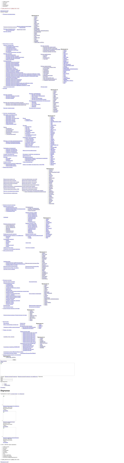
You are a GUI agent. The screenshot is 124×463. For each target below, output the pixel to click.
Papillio (43, 256)
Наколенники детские (11, 67)
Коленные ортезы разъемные (12, 63)
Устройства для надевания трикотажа (11, 249)
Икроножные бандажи (28, 346)
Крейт (54, 100)
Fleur (47, 237)
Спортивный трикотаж (8, 239)
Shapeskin (55, 111)
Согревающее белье (10, 211)
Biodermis (48, 231)
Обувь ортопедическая (8, 250)
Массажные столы (29, 160)
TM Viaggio (55, 110)
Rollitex (50, 196)
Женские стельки (10, 301)
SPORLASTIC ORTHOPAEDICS (41, 30)
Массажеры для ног (10, 115)
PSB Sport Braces (67, 64)
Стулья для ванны (29, 140)
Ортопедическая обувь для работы (11, 267)
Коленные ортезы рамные (11, 78)
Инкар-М (53, 132)
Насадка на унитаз (29, 143)
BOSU (41, 345)
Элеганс (48, 221)
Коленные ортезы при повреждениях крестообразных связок (19, 83)
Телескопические (10, 129)
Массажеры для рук (10, 117)
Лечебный (5, 217)
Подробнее (5, 410)
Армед (52, 126)
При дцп (27, 127)
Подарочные (9, 128)
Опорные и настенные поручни (32, 146)
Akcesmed (53, 158)
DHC (52, 155)
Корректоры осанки (21, 29)
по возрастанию (13, 393)
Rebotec (52, 134)
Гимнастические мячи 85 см (29, 339)
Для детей (45, 58)
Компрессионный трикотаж (9, 204)
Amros (52, 128)
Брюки (7, 246)
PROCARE (36, 23)
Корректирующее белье (11, 210)
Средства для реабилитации (9, 113)
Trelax (52, 137)
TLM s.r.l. (36, 40)
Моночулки (30, 232)
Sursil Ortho (44, 263)
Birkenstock (44, 257)
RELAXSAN (37, 35)
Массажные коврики (10, 120)
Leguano (44, 268)
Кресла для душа (29, 144)
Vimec (52, 136)
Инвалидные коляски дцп (9, 179)
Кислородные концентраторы (29, 327)
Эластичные (46, 73)
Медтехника (6, 321)
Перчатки (8, 236)
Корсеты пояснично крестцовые (24, 26)
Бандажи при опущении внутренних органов (13, 102)
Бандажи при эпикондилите (49, 47)
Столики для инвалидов (8, 154)
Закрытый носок (31, 218)
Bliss (54, 101)
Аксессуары (28, 242)
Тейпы (21, 351)
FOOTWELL (45, 278)
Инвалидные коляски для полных (29, 182)
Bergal (45, 296)
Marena (54, 107)
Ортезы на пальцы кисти (8, 86)
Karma (52, 130)
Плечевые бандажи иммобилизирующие (15, 57)
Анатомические (9, 285)
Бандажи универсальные (8, 108)
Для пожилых (28, 136)
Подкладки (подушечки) (34, 306)
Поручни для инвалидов (11, 149)
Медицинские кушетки (30, 159)
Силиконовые (9, 284)
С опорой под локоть (30, 132)
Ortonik (45, 301)
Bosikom (44, 267)
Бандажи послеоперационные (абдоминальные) (39, 100)
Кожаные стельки (10, 299)
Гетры (7, 243)
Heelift (43, 269)
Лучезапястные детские (11, 48)
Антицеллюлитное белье (11, 207)
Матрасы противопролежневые (13, 142)
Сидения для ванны (29, 139)
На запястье (8, 51)
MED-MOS (53, 149)
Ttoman (65, 81)
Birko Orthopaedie (48, 293)
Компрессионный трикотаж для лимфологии (13, 235)
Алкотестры (22, 323)
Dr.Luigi (44, 264)
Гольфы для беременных (33, 208)
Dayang (52, 164)
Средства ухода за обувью (9, 269)
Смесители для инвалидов (12, 152)
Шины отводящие (10, 59)
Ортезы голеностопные (46, 66)
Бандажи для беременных (34, 93)
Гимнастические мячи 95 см (29, 340)
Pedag (45, 294)
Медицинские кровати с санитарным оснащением (36, 158)
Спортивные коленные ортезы (13, 77)
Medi (35, 19)
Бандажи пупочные (10, 97)
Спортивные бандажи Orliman (10, 353)
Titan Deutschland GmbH (68, 65)
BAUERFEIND (37, 31)
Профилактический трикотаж (10, 234)
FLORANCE (45, 272)
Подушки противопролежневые (13, 143)
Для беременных (29, 207)
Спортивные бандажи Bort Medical (28, 353)
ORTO (35, 34)
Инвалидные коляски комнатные (29, 180)
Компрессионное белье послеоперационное (15, 208)
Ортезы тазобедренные (46, 54)
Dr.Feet (43, 275)
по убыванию (21, 393)
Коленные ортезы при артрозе (12, 62)
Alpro (43, 260)
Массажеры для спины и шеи (12, 118)
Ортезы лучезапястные (8, 45)
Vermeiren (53, 150)
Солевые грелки (28, 120)
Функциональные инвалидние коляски (30, 184)
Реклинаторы (22, 27)
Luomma (48, 233)
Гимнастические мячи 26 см (29, 333)
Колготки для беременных (34, 209)
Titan (52, 123)
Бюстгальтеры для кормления (38, 95)
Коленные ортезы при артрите (12, 81)
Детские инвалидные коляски (28, 186)
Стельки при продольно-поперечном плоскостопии (17, 291)
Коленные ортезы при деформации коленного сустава (18, 85)
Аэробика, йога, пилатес (8, 336)
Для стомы (34, 103)
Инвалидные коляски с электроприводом (12, 186)
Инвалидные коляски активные (10, 183)
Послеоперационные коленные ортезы (14, 72)
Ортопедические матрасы (9, 315)
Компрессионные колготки (9, 223)
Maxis (47, 229)
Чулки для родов (31, 210)
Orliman (36, 24)
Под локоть (8, 158)
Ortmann (65, 66)
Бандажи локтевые (45, 45)
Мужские (30, 219)
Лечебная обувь (6, 261)
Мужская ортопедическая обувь (10, 266)
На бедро (45, 55)
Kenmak (52, 153)
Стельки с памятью (10, 294)
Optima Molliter (66, 78)
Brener (31, 320)
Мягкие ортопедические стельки (13, 297)
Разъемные (45, 69)
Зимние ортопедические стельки (13, 295)
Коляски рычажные (7, 184)
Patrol (52, 160)
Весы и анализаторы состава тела (10, 324)
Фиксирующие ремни (11, 164)
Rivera (31, 319)
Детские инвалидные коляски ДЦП (11, 189)
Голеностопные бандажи (28, 345)
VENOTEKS (49, 222)
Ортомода (44, 277)
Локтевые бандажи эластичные (50, 48)
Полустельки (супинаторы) (35, 293)
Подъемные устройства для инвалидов (31, 154)
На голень (45, 76)
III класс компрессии (32, 216)
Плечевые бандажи (27, 350)
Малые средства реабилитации (29, 150)
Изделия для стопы (7, 280)
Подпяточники (6, 305)
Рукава (7, 237)
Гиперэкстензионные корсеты (10, 26)
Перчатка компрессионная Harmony (11, 437)
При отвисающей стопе (48, 77)
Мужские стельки (10, 302)
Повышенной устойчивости (12, 131)
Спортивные (46, 70)
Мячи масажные (9, 122)
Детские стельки (9, 286)
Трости (5, 127)
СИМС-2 (52, 140)
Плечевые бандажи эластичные (13, 58)
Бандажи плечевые (7, 53)
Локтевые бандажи (27, 348)
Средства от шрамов (30, 247)
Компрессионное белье (8, 206)
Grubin (43, 262)
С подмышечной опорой (30, 134)
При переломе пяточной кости (50, 79)
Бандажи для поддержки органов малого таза (16, 104)
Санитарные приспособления (29, 137)
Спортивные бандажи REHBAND (27, 343)
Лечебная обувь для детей (11, 265)
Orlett (35, 21)
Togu (52, 122)
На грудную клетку (36, 104)
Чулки (29, 236)
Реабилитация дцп (27, 155)
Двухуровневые (28, 130)
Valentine (52, 142)
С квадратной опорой (11, 134)
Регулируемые (46, 57)
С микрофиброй (31, 221)
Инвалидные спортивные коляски (29, 189)
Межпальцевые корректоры (35, 305)
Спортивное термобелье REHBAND (11, 346)
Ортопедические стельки (9, 283)
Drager (40, 327)
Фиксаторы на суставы (8, 43)
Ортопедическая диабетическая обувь (14, 262)
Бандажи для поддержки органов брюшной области (17, 103)
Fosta (35, 36)
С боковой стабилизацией (49, 80)
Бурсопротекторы (33, 281)
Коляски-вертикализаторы (9, 187)
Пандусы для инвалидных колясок (11, 191)
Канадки (8, 159)
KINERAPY (42, 346)
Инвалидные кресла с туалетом (29, 183)
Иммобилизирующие (48, 75)
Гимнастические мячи (25, 331)
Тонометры (22, 324)
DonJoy (35, 27)
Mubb (43, 270)
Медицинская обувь (29, 267)
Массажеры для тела (10, 119)
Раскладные (8, 133)
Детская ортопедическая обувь (32, 266)
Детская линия (44, 86)
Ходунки (25, 125)
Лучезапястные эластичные (12, 49)
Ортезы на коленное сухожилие (13, 70)
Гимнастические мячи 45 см (29, 335)
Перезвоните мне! (4, 10)
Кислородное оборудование (26, 326)
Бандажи (5, 88)
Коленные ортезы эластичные (12, 65)
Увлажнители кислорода (28, 328)
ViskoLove (32, 316)
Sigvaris (47, 223)
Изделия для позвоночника (9, 14)
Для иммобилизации (10, 47)
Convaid (52, 139)
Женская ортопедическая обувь (32, 263)
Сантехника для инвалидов (9, 148)
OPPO (35, 22)
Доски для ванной (29, 138)
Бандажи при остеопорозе (35, 108)
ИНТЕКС (48, 226)
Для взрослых (28, 126)
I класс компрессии (32, 213)
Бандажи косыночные (11, 54)
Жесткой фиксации (10, 30)
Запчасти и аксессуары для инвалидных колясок (32, 190)
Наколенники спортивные (12, 69)
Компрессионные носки (31, 234)
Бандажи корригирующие (9, 281)
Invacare (52, 141)
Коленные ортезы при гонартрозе (13, 80)
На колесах (27, 133)
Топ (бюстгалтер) (10, 245)
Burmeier (52, 143)
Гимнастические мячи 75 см (29, 338)
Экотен (35, 16)
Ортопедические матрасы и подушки (11, 308)
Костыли (5, 157)
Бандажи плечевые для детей (12, 56)
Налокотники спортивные (49, 50)
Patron (50, 198)
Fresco (45, 290)
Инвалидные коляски (8, 167)
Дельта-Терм (53, 125)
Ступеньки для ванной (30, 142)
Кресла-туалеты (28, 145)
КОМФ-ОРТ (37, 37)
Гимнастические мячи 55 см (29, 336)
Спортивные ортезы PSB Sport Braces (11, 351)
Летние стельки (9, 304)
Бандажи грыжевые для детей (12, 95)
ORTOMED (44, 276)
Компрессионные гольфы (31, 212)
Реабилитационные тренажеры (10, 155)
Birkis (43, 261)
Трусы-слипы (35, 97)
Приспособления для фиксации (10, 193)
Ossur (35, 38)
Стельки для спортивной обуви (13, 293)
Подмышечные (9, 160)
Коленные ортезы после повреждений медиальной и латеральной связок (22, 76)
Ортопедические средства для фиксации (12, 163)
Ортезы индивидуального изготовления (12, 354)
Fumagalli (53, 133)
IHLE (47, 224)
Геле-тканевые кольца (8, 306)
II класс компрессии (32, 214)
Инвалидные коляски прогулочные (11, 182)
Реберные (34, 106)
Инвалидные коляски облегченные (29, 187)
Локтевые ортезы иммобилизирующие (51, 49)
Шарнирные (46, 72)
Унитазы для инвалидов (11, 151)
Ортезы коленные (7, 60)
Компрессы (27, 119)
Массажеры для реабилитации (10, 114)
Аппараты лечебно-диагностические (11, 327)
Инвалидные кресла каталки (9, 180)
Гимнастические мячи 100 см (29, 342)
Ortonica (52, 148)
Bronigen (52, 127)
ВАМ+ (35, 33)
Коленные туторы (10, 66)
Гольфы (30, 237)
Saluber (45, 304)
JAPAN (52, 156)
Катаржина (53, 151)
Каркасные (8, 288)
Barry (52, 146)
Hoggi (50, 195)
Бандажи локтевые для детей (49, 51)
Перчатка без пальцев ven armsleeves (11, 406)
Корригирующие (9, 292)
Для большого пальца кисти (12, 46)
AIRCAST (65, 63)
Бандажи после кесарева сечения (39, 99)
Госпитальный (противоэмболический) (34, 235)
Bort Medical (37, 29)
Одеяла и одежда (7, 162)
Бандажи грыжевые (7, 94)
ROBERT (44, 274)
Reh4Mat (36, 41)
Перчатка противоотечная (9, 421)
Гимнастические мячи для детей (30, 332)
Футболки (8, 241)
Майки (7, 240)
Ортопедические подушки (21, 315)
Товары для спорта (7, 329)
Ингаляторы (6, 323)
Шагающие (27, 131)
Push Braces (36, 26)
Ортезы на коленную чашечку (12, 71)
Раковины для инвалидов (11, 150)
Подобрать (3, 387)
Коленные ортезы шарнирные (12, 64)
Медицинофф (54, 147)
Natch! (45, 303)
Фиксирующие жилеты (11, 165)
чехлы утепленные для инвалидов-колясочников (35, 191)
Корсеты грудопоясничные (9, 29)
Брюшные (34, 101)
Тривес (35, 17)
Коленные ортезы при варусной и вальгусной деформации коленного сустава (23, 74)
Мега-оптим (53, 129)
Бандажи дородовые (36, 94)
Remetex (52, 154)
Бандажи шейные (7, 31)
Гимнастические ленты (11, 124)
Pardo (52, 157)
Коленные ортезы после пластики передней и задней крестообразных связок (23, 73)
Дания (52, 135)
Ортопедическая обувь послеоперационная (15, 263)
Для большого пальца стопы (49, 67)
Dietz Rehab (53, 163)
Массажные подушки (11, 121)
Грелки (24, 118)
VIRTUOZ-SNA (33, 315)
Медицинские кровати (28, 157)
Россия (52, 162)
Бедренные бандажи (27, 344)
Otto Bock (36, 20)
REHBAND (36, 28)
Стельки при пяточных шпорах (13, 287)
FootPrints (44, 259)
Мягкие (45, 56)
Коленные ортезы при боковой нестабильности (16, 84)
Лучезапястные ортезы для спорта (13, 52)
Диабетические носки (8, 247)
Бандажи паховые (10, 98)
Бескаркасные (9, 290)
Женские (30, 220)
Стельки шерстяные (10, 298)
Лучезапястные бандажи (28, 349)
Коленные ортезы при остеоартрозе (14, 79)
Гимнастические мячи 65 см (29, 337)
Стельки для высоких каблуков (13, 300)
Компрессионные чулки (31, 223)
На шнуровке (46, 68)
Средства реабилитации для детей (29, 179)
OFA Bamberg (49, 234)
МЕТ (50, 202)
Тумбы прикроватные (27, 162)
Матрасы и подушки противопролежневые (12, 140)
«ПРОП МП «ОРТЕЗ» (39, 42)
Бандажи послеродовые (37, 98)
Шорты (7, 242)
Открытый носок (32, 217)
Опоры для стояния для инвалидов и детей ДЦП (33, 164)
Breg (64, 82)
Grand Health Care (54, 144)
